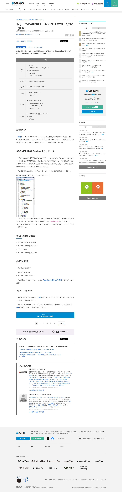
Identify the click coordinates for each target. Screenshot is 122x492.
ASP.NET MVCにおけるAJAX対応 (38, 114)
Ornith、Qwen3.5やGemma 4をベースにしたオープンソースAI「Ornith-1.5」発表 (94, 39)
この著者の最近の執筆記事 (36, 390)
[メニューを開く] (7, 3)
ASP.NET (30, 41)
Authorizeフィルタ (35, 108)
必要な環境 (32, 73)
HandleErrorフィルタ (36, 106)
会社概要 (74, 479)
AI (24, 9)
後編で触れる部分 (34, 70)
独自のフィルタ (34, 95)
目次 (45, 60)
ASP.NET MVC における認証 (37, 81)
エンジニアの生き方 (57, 9)
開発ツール (75, 9)
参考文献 (31, 119)
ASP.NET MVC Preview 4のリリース (39, 68)
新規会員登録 (92, 107)
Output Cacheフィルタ (36, 103)
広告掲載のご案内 (99, 438)
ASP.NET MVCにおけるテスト (37, 87)
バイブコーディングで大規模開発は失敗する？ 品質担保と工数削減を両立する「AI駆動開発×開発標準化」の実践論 (94, 33)
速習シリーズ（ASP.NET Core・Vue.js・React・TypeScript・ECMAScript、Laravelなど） (49, 381)
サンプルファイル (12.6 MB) (34, 47)
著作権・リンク (52, 479)
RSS (49, 405)
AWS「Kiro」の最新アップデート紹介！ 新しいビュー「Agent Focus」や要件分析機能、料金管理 (92, 147)
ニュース (31, 3)
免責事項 (68, 479)
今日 (86, 28)
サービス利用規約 (83, 479)
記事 (38, 3)
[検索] (19, 9)
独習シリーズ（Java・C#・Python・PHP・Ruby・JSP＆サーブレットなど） (49, 378)
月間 (99, 28)
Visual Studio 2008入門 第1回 (52, 280)
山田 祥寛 (18, 34)
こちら (39, 297)
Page (22, 81)
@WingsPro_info (57, 405)
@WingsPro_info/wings (35, 407)
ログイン (93, 111)
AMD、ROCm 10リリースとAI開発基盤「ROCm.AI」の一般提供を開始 (91, 66)
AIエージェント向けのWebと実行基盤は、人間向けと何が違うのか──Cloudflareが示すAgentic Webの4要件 (92, 161)
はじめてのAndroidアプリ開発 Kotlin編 (44, 385)
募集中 (52, 403)
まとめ (30, 116)
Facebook (56, 407)
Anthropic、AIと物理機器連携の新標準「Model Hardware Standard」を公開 (93, 81)
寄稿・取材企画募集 (84, 438)
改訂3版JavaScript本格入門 (41, 383)
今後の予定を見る (93, 198)
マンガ (94, 9)
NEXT (61, 323)
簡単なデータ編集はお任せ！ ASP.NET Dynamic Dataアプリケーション (40, 355)
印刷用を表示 (22, 339)
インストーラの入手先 (36, 75)
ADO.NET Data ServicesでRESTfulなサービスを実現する (36, 352)
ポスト (64, 41)
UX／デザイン (85, 9)
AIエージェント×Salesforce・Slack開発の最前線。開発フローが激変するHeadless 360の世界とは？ (92, 133)
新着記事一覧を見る (92, 167)
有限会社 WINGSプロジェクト (56, 397)
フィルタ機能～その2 (35, 100)
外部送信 (103, 479)
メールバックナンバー (93, 102)
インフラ (46, 9)
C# (18, 41)
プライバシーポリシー (94, 479)
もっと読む (22, 356)
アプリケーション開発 (34, 9)
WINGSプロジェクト (36, 377)
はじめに (31, 65)
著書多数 (61, 385)
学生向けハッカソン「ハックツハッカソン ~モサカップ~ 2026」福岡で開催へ (93, 76)
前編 (19, 137)
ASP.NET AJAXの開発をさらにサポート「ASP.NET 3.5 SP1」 (37, 349)
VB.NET (23, 41)
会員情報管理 (61, 479)
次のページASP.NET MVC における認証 (45, 315)
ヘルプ (45, 479)
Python (67, 9)
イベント (44, 3)
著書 (39, 405)
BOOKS (51, 3)
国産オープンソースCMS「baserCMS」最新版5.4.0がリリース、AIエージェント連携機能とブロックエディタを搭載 (93, 55)
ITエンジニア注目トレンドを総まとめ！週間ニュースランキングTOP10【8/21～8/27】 (92, 154)
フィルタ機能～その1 (35, 92)
